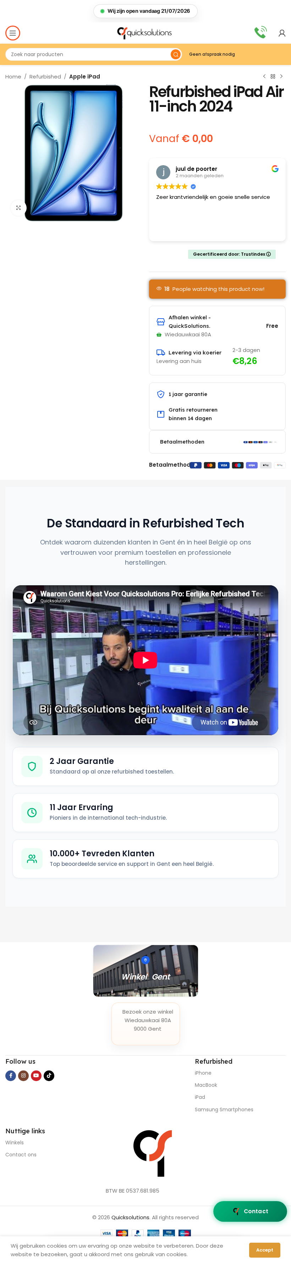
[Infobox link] (260, 33)
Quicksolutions (130, 1217)
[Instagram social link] (23, 1075)
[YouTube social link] (36, 1075)
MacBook (206, 1085)
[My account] (282, 33)
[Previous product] (264, 76)
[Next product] (281, 76)
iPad (200, 1097)
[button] (145, 11)
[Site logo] (145, 33)
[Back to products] (273, 76)
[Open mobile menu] (13, 33)
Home (13, 76)
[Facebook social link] (10, 1075)
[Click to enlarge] (19, 208)
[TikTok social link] (49, 1075)
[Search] (176, 54)
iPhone (203, 1072)
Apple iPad (84, 76)
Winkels (14, 1142)
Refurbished (45, 76)
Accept (264, 1250)
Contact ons (21, 1154)
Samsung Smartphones (224, 1109)
